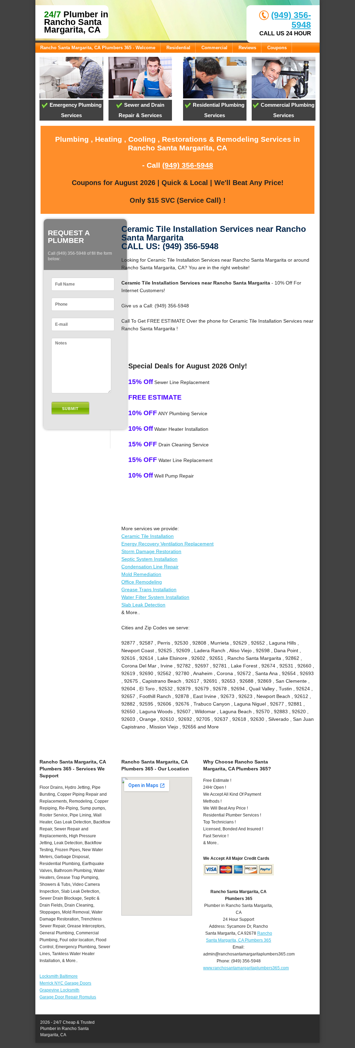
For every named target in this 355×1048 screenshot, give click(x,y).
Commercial (214, 47)
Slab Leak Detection (143, 605)
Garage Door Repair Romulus (68, 997)
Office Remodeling (141, 582)
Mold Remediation (141, 574)
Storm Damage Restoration (151, 551)
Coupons (277, 47)
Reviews (247, 47)
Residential (178, 47)
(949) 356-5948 (187, 165)
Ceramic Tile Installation (147, 536)
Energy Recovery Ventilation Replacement (167, 544)
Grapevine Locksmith (59, 990)
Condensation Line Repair (150, 566)
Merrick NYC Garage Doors (65, 983)
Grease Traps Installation (148, 589)
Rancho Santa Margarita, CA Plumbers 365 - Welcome (97, 47)
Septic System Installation (149, 559)
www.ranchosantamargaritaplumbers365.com (246, 968)
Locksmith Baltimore (59, 976)
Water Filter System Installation (155, 597)
